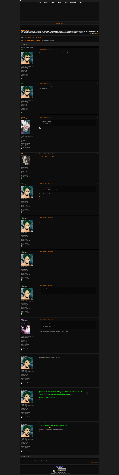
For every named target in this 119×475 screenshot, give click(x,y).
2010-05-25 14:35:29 (48, 153)
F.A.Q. (40, 2)
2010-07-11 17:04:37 (48, 285)
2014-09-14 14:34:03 (48, 422)
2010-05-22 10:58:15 (48, 117)
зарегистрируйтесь (38, 37)
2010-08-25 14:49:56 (48, 319)
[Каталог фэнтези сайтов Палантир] (55, 470)
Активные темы (59, 23)
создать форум (94, 462)
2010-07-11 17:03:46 (48, 251)
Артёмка (23, 117)
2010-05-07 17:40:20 (48, 49)
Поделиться (41, 49)
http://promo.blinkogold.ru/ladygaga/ (46, 86)
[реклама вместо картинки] (45, 219)
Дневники (37, 40)
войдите (59, 291)
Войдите (30, 37)
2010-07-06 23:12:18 (48, 183)
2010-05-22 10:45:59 (48, 83)
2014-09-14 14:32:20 (48, 388)
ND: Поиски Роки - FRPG (28, 40)
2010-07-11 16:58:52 (48, 217)
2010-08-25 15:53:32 (48, 354)
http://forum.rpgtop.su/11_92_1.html (46, 156)
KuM (22, 153)
